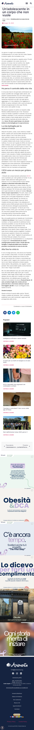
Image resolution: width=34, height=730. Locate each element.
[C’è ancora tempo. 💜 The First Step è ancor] (17, 538)
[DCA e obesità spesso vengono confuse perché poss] (17, 505)
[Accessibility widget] (2, 728)
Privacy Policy (11, 721)
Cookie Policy (23, 721)
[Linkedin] (21, 673)
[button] (26, 3)
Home (3, 19)
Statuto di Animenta (17, 696)
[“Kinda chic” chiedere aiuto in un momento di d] (17, 605)
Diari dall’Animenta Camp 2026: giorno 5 (15, 432)
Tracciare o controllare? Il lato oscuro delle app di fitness (16, 409)
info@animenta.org (17, 670)
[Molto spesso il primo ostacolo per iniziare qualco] (17, 639)
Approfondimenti (17, 706)
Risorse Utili (17, 702)
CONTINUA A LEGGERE (8, 341)
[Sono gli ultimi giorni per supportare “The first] (17, 471)
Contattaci (17, 709)
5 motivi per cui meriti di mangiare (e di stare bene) (16, 361)
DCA (28, 176)
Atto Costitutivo (17, 699)
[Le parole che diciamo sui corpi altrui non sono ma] (17, 572)
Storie (8, 19)
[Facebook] (13, 673)
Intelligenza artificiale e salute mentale (14, 338)
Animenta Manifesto (17, 693)
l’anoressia (5, 85)
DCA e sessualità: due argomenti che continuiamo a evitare (14, 385)
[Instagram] (17, 673)
